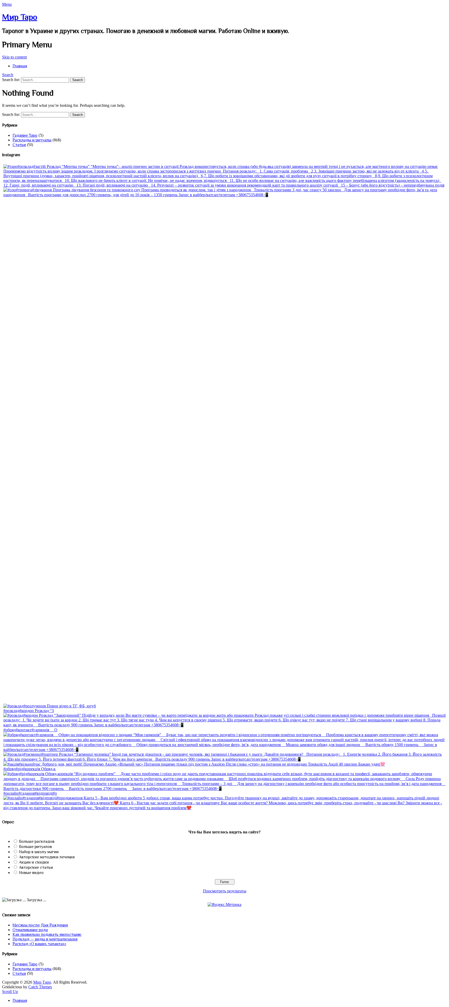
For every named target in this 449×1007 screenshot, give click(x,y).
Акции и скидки (34, 862)
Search (7, 75)
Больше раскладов (37, 841)
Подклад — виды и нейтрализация (44, 939)
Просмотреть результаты (224, 891)
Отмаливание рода (30, 929)
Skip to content (14, 57)
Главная (19, 66)
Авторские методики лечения (47, 857)
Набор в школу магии (39, 852)
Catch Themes (40, 987)
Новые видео (31, 872)
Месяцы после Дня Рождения (40, 925)
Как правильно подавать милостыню (46, 934)
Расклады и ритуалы (31, 140)
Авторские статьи (36, 867)
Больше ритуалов (35, 846)
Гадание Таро (24, 135)
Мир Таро (19, 17)
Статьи (19, 144)
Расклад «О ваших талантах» (39, 944)
